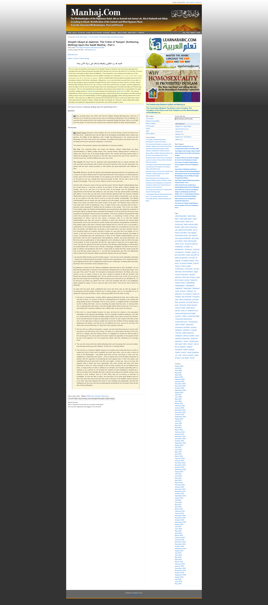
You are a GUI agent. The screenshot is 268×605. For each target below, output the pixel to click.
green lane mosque (188, 277)
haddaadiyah (190, 283)
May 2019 (178, 557)
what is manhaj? (188, 355)
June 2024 (178, 423)
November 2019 (180, 544)
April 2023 (178, 454)
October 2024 (179, 414)
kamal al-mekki (180, 308)
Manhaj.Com (91, 50)
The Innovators (94, 37)
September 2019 (180, 548)
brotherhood (179, 269)
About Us (192, 2)
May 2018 (178, 583)
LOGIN (198, 32)
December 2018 (180, 568)
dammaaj (178, 271)
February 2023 (180, 458)
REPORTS (141, 32)
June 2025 (178, 397)
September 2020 (180, 522)
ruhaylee (194, 330)
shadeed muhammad (182, 338)
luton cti (183, 310)
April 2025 (178, 401)
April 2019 (178, 559)
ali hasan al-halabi (186, 263)
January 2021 (179, 513)
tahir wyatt (178, 344)
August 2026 (179, 366)
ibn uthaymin (187, 294)
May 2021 (178, 504)
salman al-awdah (188, 335)
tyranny (183, 352)
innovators (195, 296)
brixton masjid (185, 266)
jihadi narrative (192, 305)
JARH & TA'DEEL (122, 32)
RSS (184, 32)
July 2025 (178, 394)
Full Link (97, 396)
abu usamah (193, 235)
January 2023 (179, 460)
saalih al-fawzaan (188, 333)
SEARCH (192, 32)
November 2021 (180, 491)
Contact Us (198, 2)
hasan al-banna (180, 291)
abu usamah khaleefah (182, 238)
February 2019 (180, 564)
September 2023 (180, 443)
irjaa (176, 299)
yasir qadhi (185, 358)
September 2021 (180, 496)
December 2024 (180, 410)
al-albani (187, 246)
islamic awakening (185, 299)
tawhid (185, 349)
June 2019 (178, 555)
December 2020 (180, 515)
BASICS (74, 32)
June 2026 (178, 370)
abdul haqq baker (181, 216)
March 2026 (179, 377)
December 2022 (180, 463)
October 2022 (179, 467)
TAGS (187, 32)
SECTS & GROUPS (97, 32)
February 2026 (180, 379)
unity (179, 355)
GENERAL (113, 32)
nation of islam (180, 324)
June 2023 (178, 449)
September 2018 (180, 575)
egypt (196, 271)
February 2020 (180, 537)
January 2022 (179, 487)
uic (176, 355)
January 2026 (179, 381)
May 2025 (178, 399)
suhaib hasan (193, 341)
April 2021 (178, 507)
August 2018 (179, 577)
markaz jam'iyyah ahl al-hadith (185, 313)
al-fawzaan (188, 249)
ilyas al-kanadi (186, 296)
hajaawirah (178, 288)
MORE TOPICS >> (132, 32)
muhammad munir (181, 322)
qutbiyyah (178, 330)
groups (187, 280)
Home (187, 2)
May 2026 (178, 373)
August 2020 (179, 524)
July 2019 (178, 553)
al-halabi (187, 252)
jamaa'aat (183, 305)
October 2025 (179, 388)
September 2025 (180, 390)
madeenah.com (192, 310)
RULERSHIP (106, 32)
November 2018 (180, 570)
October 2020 (179, 520)
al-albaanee (179, 246)
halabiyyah (196, 288)
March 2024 (179, 430)
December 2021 (180, 489)
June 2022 (178, 476)
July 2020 (178, 526)
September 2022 (180, 469)
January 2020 (179, 540)
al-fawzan (196, 249)
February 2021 (180, 511)
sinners (186, 341)
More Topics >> (84, 37)
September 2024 (180, 416)
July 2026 (178, 368)
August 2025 (179, 392)
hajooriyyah (187, 288)
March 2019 (179, 562)
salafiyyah (178, 335)
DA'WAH (88, 32)
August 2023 (179, 445)
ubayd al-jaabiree (193, 352)
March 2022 (179, 482)
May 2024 (178, 425)
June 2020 (178, 529)
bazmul (177, 266)
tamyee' (190, 344)
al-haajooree (179, 252)
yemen (192, 358)
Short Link (105, 396)
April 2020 (178, 533)
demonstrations (188, 271)
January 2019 (179, 566)
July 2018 (178, 579)
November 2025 (180, 386)
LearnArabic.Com (134, 594)
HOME (69, 32)
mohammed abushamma (183, 319)
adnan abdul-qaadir (190, 241)
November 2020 (180, 518)
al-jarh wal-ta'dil (191, 255)
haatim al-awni (180, 283)
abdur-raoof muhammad (189, 227)
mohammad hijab (193, 316)
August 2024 (179, 419)
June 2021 (178, 502)
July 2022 (178, 474)
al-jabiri (194, 252)
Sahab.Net (91, 91)
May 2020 (178, 531)
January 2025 (179, 408)
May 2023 (178, 452)
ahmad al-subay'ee (191, 244)
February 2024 (180, 432)
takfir (184, 344)
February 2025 (180, 405)
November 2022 (180, 465)
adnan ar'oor (179, 244)
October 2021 (179, 493)
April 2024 (178, 427)
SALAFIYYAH (81, 32)
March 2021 (179, 509)
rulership (178, 333)
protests (193, 327)
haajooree (193, 280)
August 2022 (179, 471)
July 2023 (178, 447)
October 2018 (179, 572)
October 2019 (179, 546)
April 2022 (178, 480)
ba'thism (196, 263)
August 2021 (179, 498)
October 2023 (179, 441)
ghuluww (178, 277)
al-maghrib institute (188, 260)
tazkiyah (191, 349)
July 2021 (178, 500)
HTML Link (89, 396)
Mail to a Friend (73, 58)
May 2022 (178, 478)
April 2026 (178, 375)
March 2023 (179, 456)
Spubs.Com (120, 91)
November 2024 (180, 412)
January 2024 (179, 434)
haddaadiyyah (180, 285)
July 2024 (178, 421)
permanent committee (182, 327)
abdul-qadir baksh (186, 219)
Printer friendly (84, 58)
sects (197, 335)
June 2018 (178, 581)
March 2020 (179, 535)
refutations (186, 330)
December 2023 (180, 436)
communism (189, 269)
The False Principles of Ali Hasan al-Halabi (111, 37)
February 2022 (180, 485)
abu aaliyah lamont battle (183, 230)
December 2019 (180, 542)
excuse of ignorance (182, 274)
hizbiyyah (190, 291)
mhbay (184, 316)
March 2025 (179, 403)
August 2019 (179, 551)
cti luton (196, 269)
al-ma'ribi (192, 257)
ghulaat (192, 274)
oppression (189, 324)
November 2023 (180, 438)
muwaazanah (193, 322)
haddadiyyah (190, 285)
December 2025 (180, 383)
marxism (178, 316)
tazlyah (177, 352)
